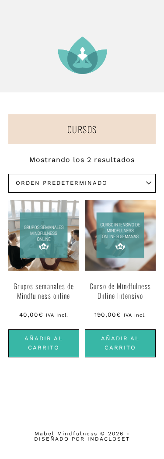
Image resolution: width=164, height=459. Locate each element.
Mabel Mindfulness (82, 55)
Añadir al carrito (43, 343)
